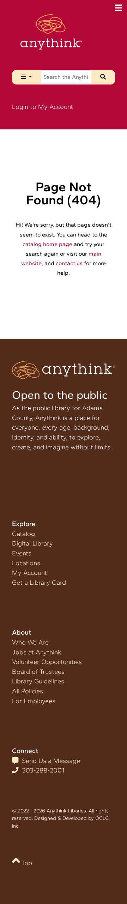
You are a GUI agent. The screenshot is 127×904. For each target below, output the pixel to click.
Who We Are (30, 642)
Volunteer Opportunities (47, 662)
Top (26, 863)
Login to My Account (42, 107)
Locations (26, 563)
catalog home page (47, 244)
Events (21, 553)
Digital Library (32, 543)
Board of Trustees (38, 672)
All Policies (27, 691)
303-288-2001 (41, 770)
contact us (69, 263)
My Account (29, 573)
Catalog (23, 534)
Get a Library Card (39, 583)
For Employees (33, 701)
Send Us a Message (49, 761)
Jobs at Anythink (36, 652)
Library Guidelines (38, 681)
